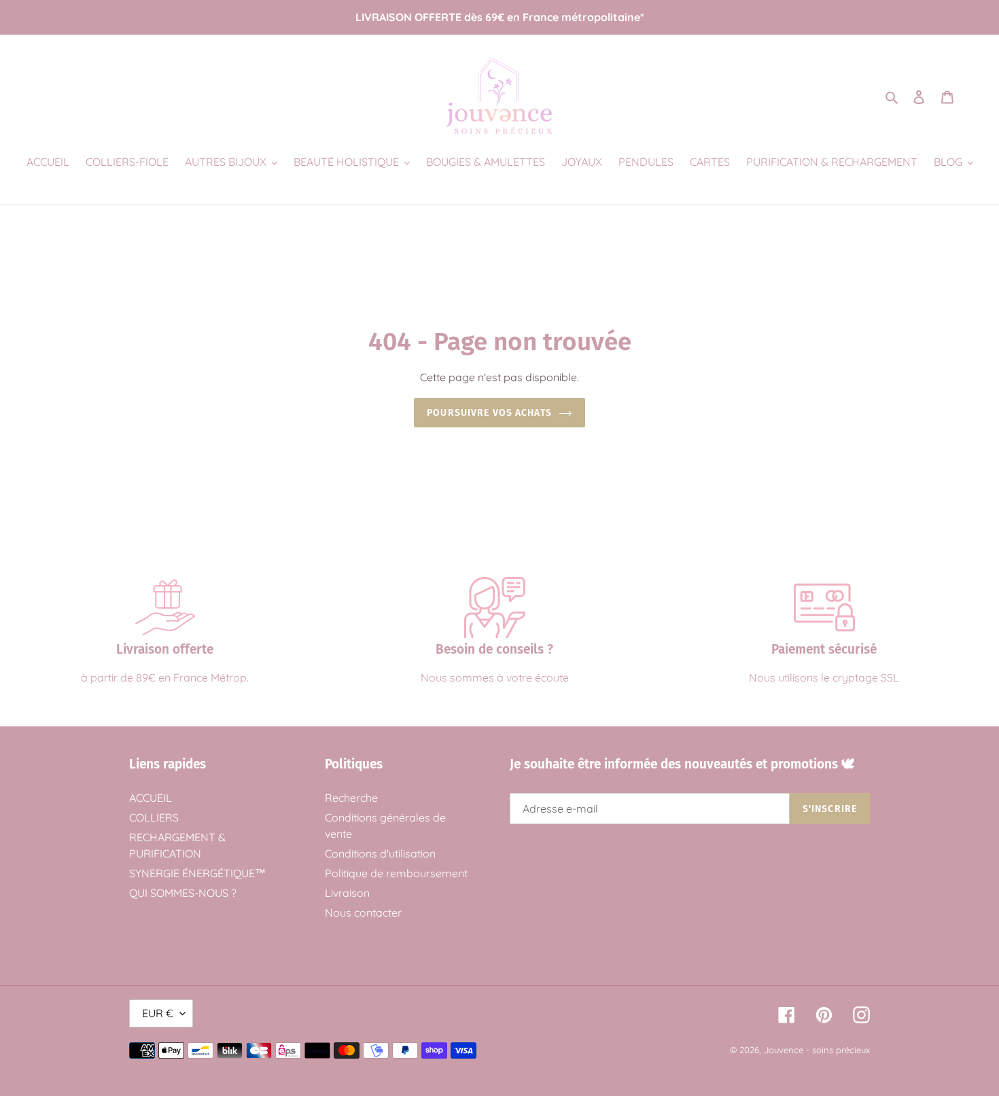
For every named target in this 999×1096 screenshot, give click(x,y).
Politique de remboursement (396, 873)
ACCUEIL (150, 798)
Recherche (351, 798)
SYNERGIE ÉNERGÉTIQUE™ (197, 873)
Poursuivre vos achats (489, 413)
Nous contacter (363, 912)
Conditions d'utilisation (380, 853)
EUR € (157, 1013)
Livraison (347, 893)
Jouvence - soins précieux (817, 1049)
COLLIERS (154, 817)
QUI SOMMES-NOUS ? (182, 893)
